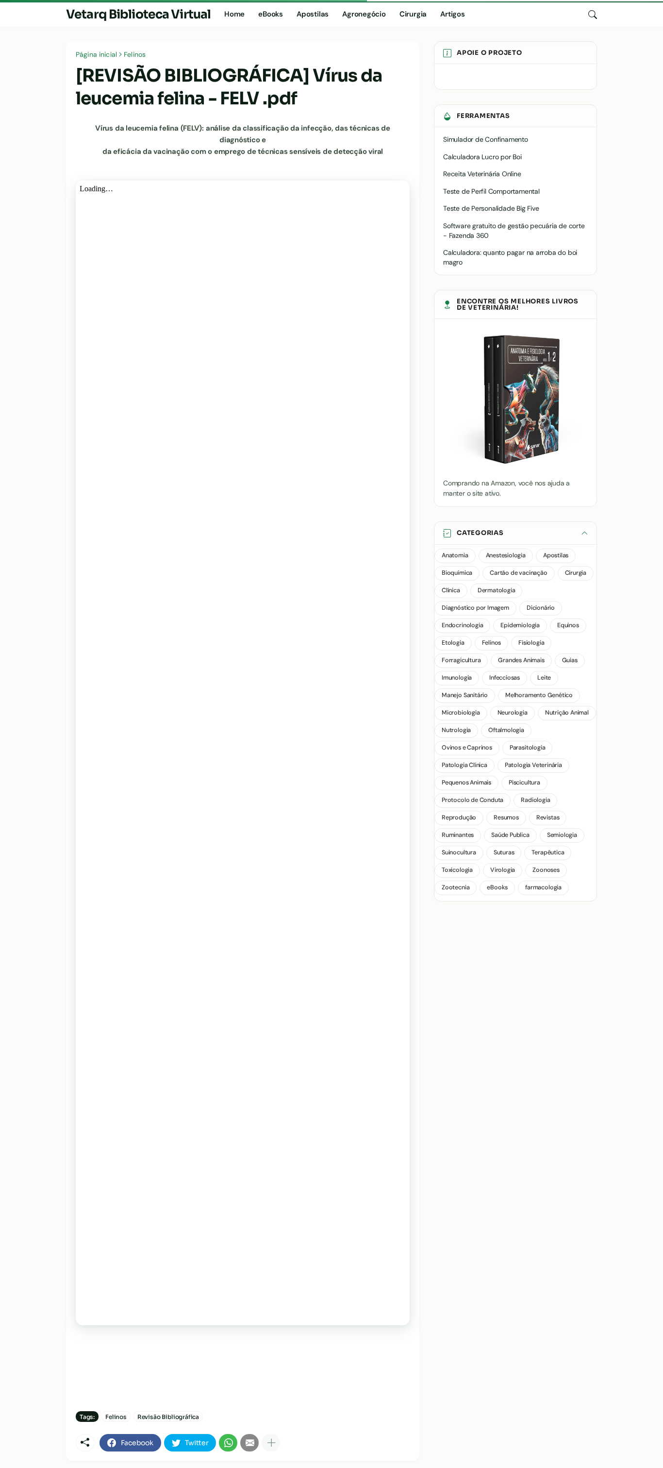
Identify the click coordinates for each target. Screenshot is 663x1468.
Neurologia (512, 713)
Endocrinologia (462, 625)
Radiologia (535, 800)
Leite (544, 678)
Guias (570, 660)
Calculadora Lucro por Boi (482, 156)
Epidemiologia (520, 625)
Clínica (451, 590)
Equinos (568, 625)
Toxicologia (457, 870)
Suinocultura (459, 852)
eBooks (270, 14)
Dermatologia (496, 590)
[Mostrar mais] (271, 1442)
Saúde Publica (510, 835)
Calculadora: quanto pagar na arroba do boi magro (510, 257)
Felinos (135, 54)
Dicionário (541, 608)
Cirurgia (413, 14)
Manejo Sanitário (465, 695)
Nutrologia (456, 730)
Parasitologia (528, 747)
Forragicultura (461, 660)
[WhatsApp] (228, 1442)
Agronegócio (364, 14)
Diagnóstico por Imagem (475, 608)
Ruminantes (458, 835)
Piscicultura (524, 782)
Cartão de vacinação (518, 573)
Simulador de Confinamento (485, 139)
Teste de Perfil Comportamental (491, 191)
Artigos (452, 14)
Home (234, 14)
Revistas (548, 817)
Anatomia (455, 555)
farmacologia (543, 887)
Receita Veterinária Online (482, 173)
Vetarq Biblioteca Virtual (138, 14)
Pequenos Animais (466, 782)
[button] (515, 533)
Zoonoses (546, 870)
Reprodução (459, 817)
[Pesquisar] (588, 14)
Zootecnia (455, 887)
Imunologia (457, 678)
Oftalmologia (506, 730)
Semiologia (562, 835)
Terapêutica (547, 852)
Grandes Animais (521, 660)
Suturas (504, 852)
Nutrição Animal (567, 713)
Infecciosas (504, 678)
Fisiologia (531, 643)
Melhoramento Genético (539, 695)
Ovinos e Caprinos (467, 747)
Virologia (502, 870)
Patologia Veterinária (533, 765)
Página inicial (96, 54)
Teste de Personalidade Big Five (491, 208)
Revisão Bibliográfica (168, 1416)
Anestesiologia (506, 555)
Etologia (453, 643)
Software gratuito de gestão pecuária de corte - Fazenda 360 (514, 230)
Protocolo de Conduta (472, 800)
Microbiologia (461, 713)
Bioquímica (457, 573)
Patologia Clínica (464, 765)
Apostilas (313, 14)
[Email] (249, 1442)
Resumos (506, 817)
